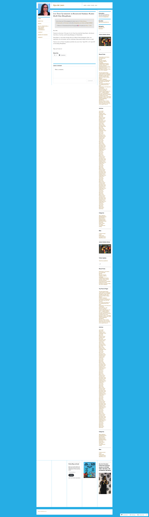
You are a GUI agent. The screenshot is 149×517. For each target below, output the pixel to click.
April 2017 (101, 154)
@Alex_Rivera (83, 21)
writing (100, 226)
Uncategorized (105, 16)
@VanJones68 (59, 23)
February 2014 (102, 195)
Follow (71, 475)
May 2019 (101, 134)
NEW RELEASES (102, 221)
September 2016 (102, 162)
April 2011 (101, 208)
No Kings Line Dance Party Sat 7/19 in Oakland (104, 70)
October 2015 (102, 174)
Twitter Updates (102, 258)
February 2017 (102, 156)
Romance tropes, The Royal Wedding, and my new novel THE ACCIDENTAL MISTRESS (105, 98)
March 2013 (101, 207)
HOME (39, 18)
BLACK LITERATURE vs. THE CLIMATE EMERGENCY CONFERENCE (43, 28)
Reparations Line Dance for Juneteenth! (104, 58)
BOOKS (39, 23)
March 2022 (101, 124)
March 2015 (101, 181)
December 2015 (102, 171)
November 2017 (102, 147)
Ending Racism (102, 219)
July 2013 (101, 203)
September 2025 (102, 114)
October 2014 (102, 187)
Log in (100, 234)
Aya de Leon (58, 5)
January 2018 (102, 144)
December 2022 (102, 121)
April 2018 (101, 142)
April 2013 (101, 206)
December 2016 (102, 158)
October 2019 (102, 129)
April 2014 (101, 193)
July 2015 (101, 177)
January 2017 (102, 157)
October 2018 (102, 137)
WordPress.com (102, 237)
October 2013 (102, 200)
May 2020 (101, 127)
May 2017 (101, 153)
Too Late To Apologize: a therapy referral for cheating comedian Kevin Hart (105, 94)
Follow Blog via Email (73, 464)
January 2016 (102, 170)
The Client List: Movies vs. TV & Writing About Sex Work (104, 84)
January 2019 (102, 135)
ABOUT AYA (40, 21)
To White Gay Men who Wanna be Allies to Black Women (104, 77)
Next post (101, 28)
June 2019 (101, 132)
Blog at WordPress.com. (42, 511)
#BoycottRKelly (102, 215)
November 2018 (102, 136)
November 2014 (102, 186)
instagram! (40, 37)
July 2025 (101, 115)
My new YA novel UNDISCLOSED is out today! (103, 61)
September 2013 (102, 201)
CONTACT (40, 32)
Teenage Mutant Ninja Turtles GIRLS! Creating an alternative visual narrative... (105, 74)
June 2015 (101, 178)
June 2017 (101, 152)
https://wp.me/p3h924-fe (104, 22)
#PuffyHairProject (102, 216)
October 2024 (102, 118)
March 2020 (101, 128)
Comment (90, 80)
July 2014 (101, 190)
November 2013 (102, 199)
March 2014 (101, 194)
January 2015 (102, 183)
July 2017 (101, 151)
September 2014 (102, 188)
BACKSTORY (102, 217)
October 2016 (102, 161)
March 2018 (101, 143)
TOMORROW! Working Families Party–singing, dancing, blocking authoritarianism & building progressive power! (104, 66)
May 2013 (101, 205)
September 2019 (102, 130)
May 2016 (101, 166)
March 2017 (101, 155)
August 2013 (101, 202)
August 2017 (101, 150)
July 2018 (101, 139)
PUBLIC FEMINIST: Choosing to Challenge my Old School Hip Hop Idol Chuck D (104, 81)
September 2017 (102, 149)
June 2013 (101, 204)
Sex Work (101, 224)
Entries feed (101, 235)
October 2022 (102, 122)
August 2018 (101, 138)
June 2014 (101, 191)
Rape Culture (102, 223)
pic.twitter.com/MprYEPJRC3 (86, 23)
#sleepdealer (76, 23)
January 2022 (102, 125)
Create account (102, 233)
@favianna (66, 23)
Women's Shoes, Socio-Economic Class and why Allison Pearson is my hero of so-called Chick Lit (104, 102)
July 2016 (101, 164)
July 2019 (101, 131)
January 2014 (102, 196)
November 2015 (102, 173)
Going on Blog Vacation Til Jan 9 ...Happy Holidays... (104, 92)
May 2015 (101, 179)
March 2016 (101, 168)
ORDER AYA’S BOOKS (43, 34)
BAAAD (100, 59)
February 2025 (102, 117)
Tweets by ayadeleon (103, 260)
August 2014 (101, 189)
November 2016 (102, 160)
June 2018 (101, 140)
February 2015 (102, 182)
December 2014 (102, 184)
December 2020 (102, 126)
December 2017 (102, 145)
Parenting (101, 222)
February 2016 (102, 169)
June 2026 (101, 111)
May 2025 (101, 116)
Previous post (101, 27)
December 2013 (102, 197)
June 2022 (101, 123)
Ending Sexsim (102, 220)
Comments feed (102, 236)
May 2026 (101, 112)
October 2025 (102, 113)
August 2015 (101, 176)
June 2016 (101, 165)
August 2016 (101, 163)
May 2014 (101, 192)
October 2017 (102, 148)
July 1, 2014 (88, 25)
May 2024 (101, 119)
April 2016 (101, 167)
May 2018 (101, 141)
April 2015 (101, 180)
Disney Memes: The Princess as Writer (103, 90)
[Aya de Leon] (44, 15)
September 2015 (102, 175)
